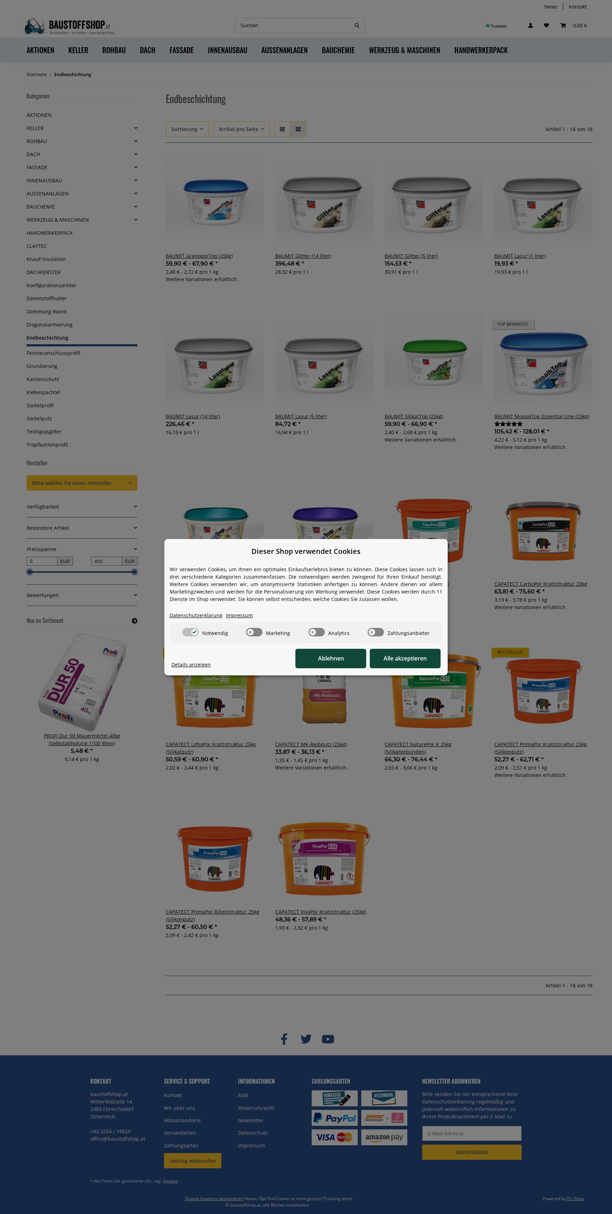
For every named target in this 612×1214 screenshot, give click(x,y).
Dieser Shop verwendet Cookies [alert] (306, 551)
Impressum (239, 615)
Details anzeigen (191, 664)
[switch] (190, 632)
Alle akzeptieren (405, 658)
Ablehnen (331, 658)
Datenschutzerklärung (196, 615)
